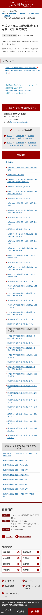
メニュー (8, 611)
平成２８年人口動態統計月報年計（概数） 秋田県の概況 (21, 368)
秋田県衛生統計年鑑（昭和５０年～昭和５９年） (22, 401)
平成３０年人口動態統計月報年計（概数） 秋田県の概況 (21, 294)
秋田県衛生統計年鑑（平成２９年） (20, 300)
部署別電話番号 (25, 537)
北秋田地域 (27, 552)
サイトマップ (9, 581)
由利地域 (6, 564)
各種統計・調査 (34, 13)
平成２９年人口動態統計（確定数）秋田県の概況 (22, 306)
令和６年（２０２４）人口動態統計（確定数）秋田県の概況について (22, 181)
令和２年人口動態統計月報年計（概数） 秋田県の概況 (23, 256)
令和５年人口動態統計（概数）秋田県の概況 (22, 204)
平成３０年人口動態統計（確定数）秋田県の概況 (22, 287)
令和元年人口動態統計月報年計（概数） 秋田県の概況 (23, 275)
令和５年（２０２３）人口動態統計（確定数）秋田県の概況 (22, 192)
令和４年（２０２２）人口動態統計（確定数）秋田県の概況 (22, 211)
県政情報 (23, 13)
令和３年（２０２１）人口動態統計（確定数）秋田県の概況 (22, 235)
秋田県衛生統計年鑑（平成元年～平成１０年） (22, 387)
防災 (37, 611)
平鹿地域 (6, 570)
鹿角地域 (6, 552)
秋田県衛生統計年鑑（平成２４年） (20, 324)
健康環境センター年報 (15, 175)
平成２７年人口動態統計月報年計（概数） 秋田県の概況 (21, 349)
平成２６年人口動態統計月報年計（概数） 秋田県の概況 (21, 337)
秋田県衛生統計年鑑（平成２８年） (20, 381)
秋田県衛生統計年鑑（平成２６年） (20, 343)
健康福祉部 (32, 143)
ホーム (4, 13)
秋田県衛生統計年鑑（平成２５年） (20, 319)
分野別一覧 (12, 13)
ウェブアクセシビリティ (12, 595)
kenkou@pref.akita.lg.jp (19, 122)
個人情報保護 (9, 586)
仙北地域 (26, 564)
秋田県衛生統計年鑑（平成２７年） (20, 362)
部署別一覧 (20, 143)
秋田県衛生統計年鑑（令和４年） (19, 198)
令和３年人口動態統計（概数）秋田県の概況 (22, 242)
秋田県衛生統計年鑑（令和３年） (19, 217)
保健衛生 (7, 16)
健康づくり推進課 (16, 145)
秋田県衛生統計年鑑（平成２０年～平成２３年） (22, 429)
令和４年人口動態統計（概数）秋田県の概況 (22, 223)
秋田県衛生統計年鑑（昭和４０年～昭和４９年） (22, 415)
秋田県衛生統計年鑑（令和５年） (19, 187)
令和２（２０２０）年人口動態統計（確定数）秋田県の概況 (22, 249)
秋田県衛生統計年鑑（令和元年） (19, 262)
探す (22, 611)
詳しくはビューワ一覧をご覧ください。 (20, 91)
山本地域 (6, 558)
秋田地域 (26, 558)
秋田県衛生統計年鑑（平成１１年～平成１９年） (22, 436)
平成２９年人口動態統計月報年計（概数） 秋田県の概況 (21, 313)
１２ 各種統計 (32, 145)
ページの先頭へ (38, 604)
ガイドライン (30, 581)
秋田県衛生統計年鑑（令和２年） (19, 229)
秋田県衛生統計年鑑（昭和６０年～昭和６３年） (22, 394)
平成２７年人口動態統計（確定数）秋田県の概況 (22, 356)
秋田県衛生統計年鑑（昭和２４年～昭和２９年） (22, 408)
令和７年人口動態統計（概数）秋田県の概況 (22, 169)
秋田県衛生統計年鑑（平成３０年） (20, 281)
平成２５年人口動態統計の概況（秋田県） (21, 68)
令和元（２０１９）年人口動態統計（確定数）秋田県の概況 (22, 268)
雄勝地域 (26, 570)
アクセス (9, 537)
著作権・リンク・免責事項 (32, 587)
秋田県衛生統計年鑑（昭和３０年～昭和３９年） (22, 422)
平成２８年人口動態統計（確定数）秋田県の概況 (22, 375)
